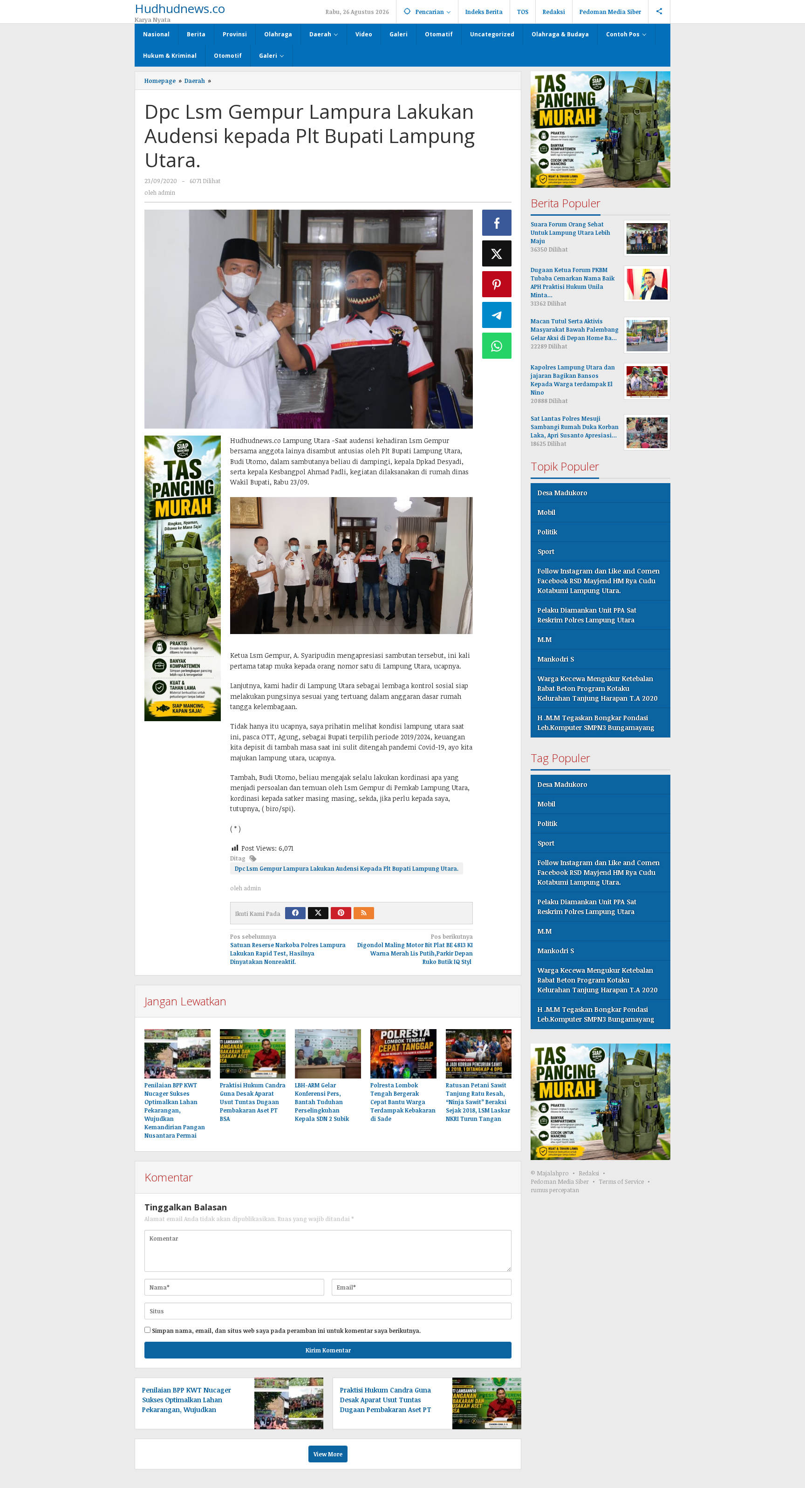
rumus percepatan (555, 1190)
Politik (547, 532)
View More (328, 1454)
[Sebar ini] (497, 223)
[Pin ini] (497, 284)
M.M (545, 639)
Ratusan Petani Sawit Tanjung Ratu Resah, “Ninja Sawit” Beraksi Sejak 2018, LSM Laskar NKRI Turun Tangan (478, 1101)
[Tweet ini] (497, 253)
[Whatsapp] (497, 346)
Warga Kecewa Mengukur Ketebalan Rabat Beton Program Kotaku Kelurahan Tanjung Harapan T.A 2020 (598, 689)
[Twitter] (318, 913)
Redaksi (589, 1173)
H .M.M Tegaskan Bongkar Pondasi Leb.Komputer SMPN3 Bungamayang (596, 723)
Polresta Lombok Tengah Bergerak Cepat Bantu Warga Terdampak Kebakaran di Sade (403, 1101)
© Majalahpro (550, 1173)
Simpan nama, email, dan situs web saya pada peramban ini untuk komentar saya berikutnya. (286, 1330)
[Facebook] (295, 913)
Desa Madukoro (562, 493)
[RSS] (364, 913)
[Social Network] (659, 11)
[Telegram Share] (497, 315)
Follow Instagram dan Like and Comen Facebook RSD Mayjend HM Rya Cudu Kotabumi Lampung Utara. (599, 581)
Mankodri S (556, 659)
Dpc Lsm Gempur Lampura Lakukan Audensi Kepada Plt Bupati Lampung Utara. (346, 868)
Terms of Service (621, 1182)
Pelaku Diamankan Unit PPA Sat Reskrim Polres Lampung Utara (587, 615)
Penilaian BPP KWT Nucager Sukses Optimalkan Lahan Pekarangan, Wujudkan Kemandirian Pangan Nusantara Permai (174, 1110)
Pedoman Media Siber (560, 1182)
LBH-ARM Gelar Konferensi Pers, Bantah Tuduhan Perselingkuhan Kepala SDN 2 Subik (322, 1101)
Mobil (546, 512)
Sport (546, 551)
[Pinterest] (341, 913)
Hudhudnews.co (180, 8)
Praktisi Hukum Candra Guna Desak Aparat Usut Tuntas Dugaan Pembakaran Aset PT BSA (253, 1101)
